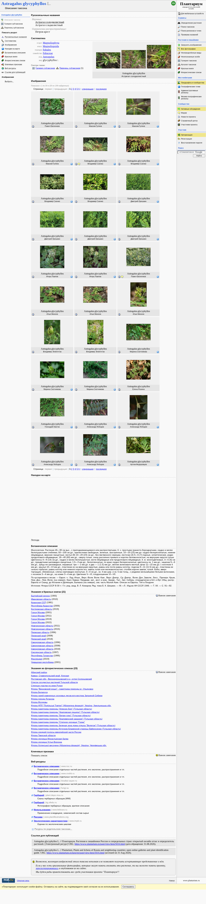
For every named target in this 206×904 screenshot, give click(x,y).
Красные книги (11, 57)
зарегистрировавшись (47, 868)
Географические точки (190, 87)
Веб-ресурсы (10, 68)
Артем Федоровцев (138, 464)
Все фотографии (188, 49)
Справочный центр (189, 121)
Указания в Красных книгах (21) (48, 591)
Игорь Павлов (52, 276)
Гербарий (39, 795)
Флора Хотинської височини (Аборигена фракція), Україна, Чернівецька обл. (69, 745)
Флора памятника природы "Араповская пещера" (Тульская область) (65, 712)
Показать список (39, 755)
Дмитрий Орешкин (138, 201)
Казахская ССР (38, 602)
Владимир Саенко (95, 164)
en (173, 3)
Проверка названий (189, 35)
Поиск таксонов (187, 27)
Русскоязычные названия (16, 37)
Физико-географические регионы (191, 98)
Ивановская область (41, 599)
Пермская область (40, 632)
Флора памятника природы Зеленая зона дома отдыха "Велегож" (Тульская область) (73, 725)
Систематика (10, 41)
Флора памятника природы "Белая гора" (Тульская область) (61, 715)
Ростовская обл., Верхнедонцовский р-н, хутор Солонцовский (61, 679)
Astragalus (48, 56)
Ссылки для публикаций (15, 72)
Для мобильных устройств (192, 14)
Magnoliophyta (51, 42)
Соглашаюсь (128, 887)
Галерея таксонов (188, 61)
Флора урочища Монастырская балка (49, 739)
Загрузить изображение (191, 45)
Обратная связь (23, 881)
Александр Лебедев (95, 427)
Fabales (47, 49)
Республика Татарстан (42, 655)
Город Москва (38, 612)
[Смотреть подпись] (33, 126)
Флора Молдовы (39, 702)
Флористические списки (15, 60)
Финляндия (36, 659)
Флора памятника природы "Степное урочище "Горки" (58, 722)
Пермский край (38, 635)
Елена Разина (138, 389)
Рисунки (38, 817)
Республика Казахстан (42, 606)
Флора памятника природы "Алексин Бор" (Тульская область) (61, 709)
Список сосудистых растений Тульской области (54, 682)
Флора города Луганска (42, 699)
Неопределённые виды (191, 53)
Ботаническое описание (15, 53)
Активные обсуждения (190, 109)
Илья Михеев (52, 314)
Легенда (35, 540)
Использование (42, 809)
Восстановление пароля (191, 143)
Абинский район (39, 672)
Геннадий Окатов (52, 427)
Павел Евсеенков (52, 126)
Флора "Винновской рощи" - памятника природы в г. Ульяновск (62, 689)
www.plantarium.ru (191, 880)
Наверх (172, 881)
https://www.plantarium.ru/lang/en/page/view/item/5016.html (75, 852)
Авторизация (186, 135)
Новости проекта (188, 117)
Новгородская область (42, 625)
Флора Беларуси (39, 692)
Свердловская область (42, 642)
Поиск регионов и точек (191, 31)
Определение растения (191, 23)
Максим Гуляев (95, 126)
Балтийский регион (40, 596)
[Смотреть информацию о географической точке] (114, 126)
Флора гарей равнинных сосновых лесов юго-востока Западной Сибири (66, 695)
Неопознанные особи (190, 57)
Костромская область (41, 609)
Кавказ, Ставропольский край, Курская (50, 675)
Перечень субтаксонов (14, 28)
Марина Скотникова (138, 352)
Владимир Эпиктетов (52, 352)
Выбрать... (9, 81)
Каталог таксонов (188, 65)
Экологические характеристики (51, 821)
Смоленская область (41, 652)
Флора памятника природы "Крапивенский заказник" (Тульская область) (66, 719)
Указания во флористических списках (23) (54, 668)
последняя (101, 89)
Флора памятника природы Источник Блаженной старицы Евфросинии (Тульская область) (76, 729)
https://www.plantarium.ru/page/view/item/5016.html (100, 844)
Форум (184, 113)
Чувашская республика (42, 662)
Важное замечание (167, 596)
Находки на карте (12, 49)
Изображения (11, 45)
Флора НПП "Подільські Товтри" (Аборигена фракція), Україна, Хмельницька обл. (71, 705)
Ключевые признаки (13, 64)
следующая (87, 89)
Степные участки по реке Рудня (47, 685)
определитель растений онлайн (191, 6)
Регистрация (186, 139)
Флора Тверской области (43, 735)
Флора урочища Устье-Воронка (46, 742)
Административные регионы (189, 92)
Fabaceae (48, 53)
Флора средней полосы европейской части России (56, 732)
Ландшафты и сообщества (192, 83)
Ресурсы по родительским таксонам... (53, 829)
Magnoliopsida (51, 46)
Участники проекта (189, 125)
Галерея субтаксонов (13, 24)
